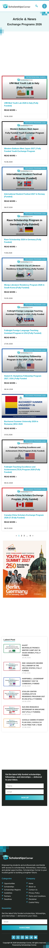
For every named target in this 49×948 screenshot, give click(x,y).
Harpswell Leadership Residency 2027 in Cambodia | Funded (33, 681)
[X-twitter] (18, 937)
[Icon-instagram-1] (22, 937)
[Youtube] (35, 937)
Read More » (10, 110)
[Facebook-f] (13, 937)
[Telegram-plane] (31, 937)
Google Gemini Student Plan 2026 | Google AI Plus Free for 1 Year (33, 722)
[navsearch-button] (36, 6)
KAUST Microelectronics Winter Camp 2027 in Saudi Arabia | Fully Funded (31, 650)
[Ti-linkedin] (27, 937)
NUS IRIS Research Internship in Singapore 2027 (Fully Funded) (33, 709)
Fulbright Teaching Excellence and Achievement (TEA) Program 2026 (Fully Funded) (22, 469)
